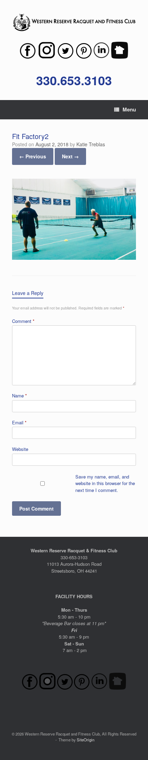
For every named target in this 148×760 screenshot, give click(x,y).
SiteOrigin (85, 739)
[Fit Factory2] (74, 257)
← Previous (32, 156)
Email (19, 422)
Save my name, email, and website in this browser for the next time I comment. (105, 483)
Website (20, 449)
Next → (70, 156)
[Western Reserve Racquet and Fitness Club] (74, 22)
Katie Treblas (90, 144)
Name (19, 395)
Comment (23, 321)
